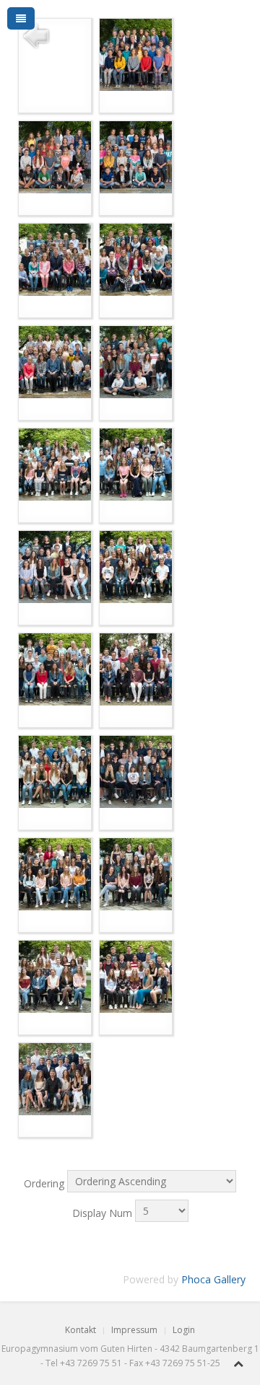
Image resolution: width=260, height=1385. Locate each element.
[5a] (136, 668)
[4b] (136, 566)
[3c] (136, 463)
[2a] (55, 258)
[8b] (55, 1078)
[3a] (136, 361)
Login (184, 1330)
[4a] (55, 566)
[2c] (55, 361)
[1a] (136, 54)
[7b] (55, 975)
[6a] (136, 771)
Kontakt (80, 1330)
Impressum (134, 1330)
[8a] (136, 975)
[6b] (55, 873)
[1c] (136, 156)
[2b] (136, 258)
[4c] (55, 668)
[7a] (136, 873)
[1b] (55, 156)
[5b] (55, 771)
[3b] (55, 463)
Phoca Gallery (213, 1279)
